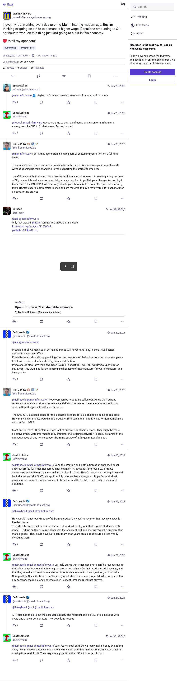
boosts (8, 67)
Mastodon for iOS (47, 55)
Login (152, 80)
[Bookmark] (89, 76)
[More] (115, 76)
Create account (152, 72)
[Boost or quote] (38, 76)
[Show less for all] (123, 4)
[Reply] (13, 76)
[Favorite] (64, 76)
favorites (37, 67)
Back (10, 4)
